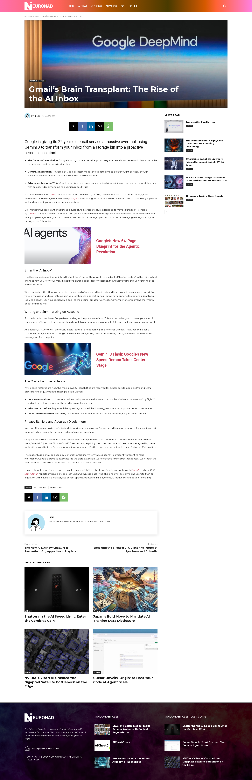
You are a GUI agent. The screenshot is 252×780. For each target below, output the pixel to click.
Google (73, 198)
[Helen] (27, 116)
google (43, 487)
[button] (225, 6)
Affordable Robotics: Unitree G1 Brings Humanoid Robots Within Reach (205, 162)
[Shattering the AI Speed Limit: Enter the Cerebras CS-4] (56, 589)
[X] (73, 126)
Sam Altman (31, 473)
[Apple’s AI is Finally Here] (173, 126)
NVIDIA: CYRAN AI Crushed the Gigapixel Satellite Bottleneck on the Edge (55, 682)
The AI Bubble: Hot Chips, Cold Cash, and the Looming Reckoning (204, 143)
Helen (37, 116)
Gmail (53, 194)
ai (35, 487)
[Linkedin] (91, 126)
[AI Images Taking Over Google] (173, 200)
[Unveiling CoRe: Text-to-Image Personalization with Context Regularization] (102, 729)
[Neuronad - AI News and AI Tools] (42, 6)
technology (56, 487)
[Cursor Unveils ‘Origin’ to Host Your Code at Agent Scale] (125, 651)
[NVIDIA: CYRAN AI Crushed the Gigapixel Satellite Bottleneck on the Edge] (56, 651)
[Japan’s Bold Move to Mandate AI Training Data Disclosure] (125, 589)
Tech (42, 81)
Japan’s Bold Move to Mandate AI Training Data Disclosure (121, 618)
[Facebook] (82, 126)
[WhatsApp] (108, 126)
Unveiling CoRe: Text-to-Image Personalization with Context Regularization (131, 729)
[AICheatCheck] (102, 745)
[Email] (99, 126)
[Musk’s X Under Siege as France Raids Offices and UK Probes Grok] (173, 182)
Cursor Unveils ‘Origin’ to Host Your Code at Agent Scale (123, 680)
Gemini (32, 213)
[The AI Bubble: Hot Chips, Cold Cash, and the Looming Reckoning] (173, 145)
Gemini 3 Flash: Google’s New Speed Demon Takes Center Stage (122, 360)
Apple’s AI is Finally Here (201, 122)
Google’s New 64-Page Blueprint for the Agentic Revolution (118, 246)
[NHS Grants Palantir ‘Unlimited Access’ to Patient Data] (102, 762)
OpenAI (135, 470)
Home (27, 16)
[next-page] (171, 212)
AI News (36, 16)
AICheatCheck (121, 742)
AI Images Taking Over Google (205, 196)
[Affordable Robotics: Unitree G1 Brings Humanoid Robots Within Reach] (173, 163)
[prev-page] (166, 212)
